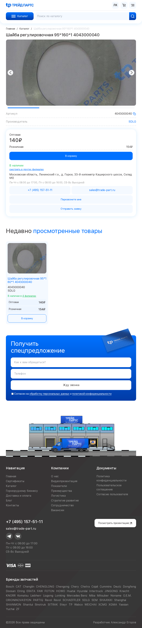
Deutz (117, 586)
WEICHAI (91, 604)
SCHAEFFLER (71, 600)
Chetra (85, 586)
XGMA (113, 604)
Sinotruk (40, 604)
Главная (10, 28)
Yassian (123, 604)
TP (70, 604)
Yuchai (10, 609)
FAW (40, 591)
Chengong (62, 586)
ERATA (30, 591)
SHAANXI (105, 600)
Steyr (63, 604)
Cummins (106, 586)
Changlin (28, 586)
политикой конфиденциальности (92, 393)
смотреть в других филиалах (26, 169)
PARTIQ (38, 600)
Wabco (78, 604)
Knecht (124, 591)
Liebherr (35, 595)
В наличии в (22, 296)
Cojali (94, 586)
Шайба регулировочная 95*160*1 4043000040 (27, 280)
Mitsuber (103, 595)
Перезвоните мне (71, 199)
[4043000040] (134, 113)
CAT (18, 586)
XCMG (102, 604)
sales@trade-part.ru (21, 528)
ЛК (115, 5)
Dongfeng (129, 586)
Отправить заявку (71, 208)
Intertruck (96, 591)
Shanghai (120, 600)
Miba (92, 595)
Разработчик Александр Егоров (114, 622)
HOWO (60, 591)
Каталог (24, 28)
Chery (75, 586)
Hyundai (82, 591)
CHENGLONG (45, 586)
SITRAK (53, 604)
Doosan (11, 591)
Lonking (60, 595)
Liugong (48, 595)
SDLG (132, 121)
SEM (94, 600)
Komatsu (23, 595)
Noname (115, 595)
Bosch (10, 586)
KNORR (11, 595)
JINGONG (111, 591)
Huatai (71, 591)
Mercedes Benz (77, 595)
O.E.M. (127, 595)
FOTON (49, 591)
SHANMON (13, 604)
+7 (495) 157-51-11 (24, 521)
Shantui (28, 604)
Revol (48, 600)
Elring (21, 591)
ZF (17, 609)
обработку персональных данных (49, 393)
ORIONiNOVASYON (18, 600)
